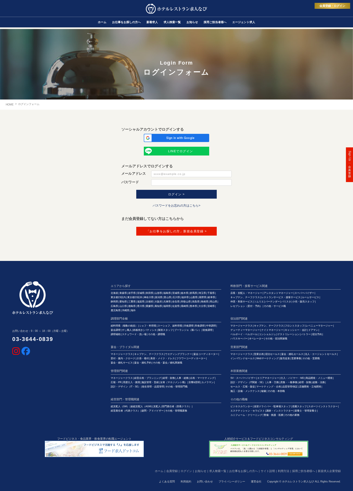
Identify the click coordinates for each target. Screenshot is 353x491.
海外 (133, 310)
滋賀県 (140, 301)
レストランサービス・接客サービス (280, 297)
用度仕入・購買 (131, 382)
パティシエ (150, 330)
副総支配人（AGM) (141, 406)
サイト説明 (268, 471)
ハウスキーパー (239, 338)
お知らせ (200, 471)
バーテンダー (272, 301)
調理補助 (116, 334)
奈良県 (176, 301)
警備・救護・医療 (273, 415)
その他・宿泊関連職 (276, 338)
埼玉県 (202, 293)
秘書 (263, 391)
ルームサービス (310, 297)
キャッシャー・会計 (296, 330)
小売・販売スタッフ (304, 301)
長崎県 (184, 306)
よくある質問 (167, 481)
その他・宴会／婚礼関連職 (167, 362)
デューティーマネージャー (245, 330)
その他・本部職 (276, 391)
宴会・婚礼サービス (122, 362)
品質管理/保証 (290, 386)
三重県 (132, 301)
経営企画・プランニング (147, 378)
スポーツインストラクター (323, 406)
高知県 (158, 306)
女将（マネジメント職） (173, 382)
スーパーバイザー (304, 293)
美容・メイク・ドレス (162, 358)
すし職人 (127, 330)
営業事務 (296, 358)
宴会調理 (116, 330)
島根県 (204, 301)
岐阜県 (211, 297)
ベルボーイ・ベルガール (243, 334)
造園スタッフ (299, 406)
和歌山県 (186, 301)
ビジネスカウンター (241, 406)
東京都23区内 (118, 297)
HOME (10, 104)
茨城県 (176, 293)
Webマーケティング (267, 358)
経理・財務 (169, 378)
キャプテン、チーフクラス (245, 297)
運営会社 (256, 481)
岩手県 (132, 293)
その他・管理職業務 (176, 410)
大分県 (202, 306)
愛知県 (123, 301)
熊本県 (193, 306)
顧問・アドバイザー (153, 410)
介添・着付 (143, 358)
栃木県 (184, 293)
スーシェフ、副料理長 (170, 325)
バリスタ (286, 301)
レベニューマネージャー (319, 325)
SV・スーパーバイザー (243, 378)
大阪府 (158, 301)
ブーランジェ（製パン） (187, 330)
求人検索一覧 (217, 471)
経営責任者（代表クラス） (125, 410)
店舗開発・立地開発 (310, 386)
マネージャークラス (241, 325)
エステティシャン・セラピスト (247, 410)
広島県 (114, 306)
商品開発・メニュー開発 (319, 378)
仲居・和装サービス (241, 301)
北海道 (114, 293)
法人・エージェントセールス (321, 354)
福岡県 (167, 306)
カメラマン (207, 382)
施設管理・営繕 (150, 382)
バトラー (306, 334)
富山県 (167, 297)
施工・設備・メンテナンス (245, 391)
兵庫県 (167, 301)
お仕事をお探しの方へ (243, 471)
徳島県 (132, 306)
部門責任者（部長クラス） (176, 406)
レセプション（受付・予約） (246, 306)
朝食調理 (207, 330)
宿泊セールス (272, 354)
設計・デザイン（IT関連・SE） (247, 382)
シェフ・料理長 (147, 325)
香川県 (140, 306)
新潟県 (158, 297)
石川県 (176, 297)
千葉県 (211, 293)
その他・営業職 (311, 358)
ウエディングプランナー (178, 354)
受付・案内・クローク (123, 358)
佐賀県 (176, 306)
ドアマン (313, 330)
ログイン (186, 471)
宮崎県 (211, 306)
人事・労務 (273, 382)
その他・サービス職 (275, 306)
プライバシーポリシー (232, 481)
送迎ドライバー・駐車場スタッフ (272, 406)
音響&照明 (194, 382)
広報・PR (116, 382)
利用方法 (283, 471)
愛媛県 (149, 306)
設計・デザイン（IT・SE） (126, 386)
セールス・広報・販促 (242, 386)
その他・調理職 (156, 334)
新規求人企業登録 (329, 471)
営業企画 (259, 354)
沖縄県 (125, 310)
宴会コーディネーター (205, 354)
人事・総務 (182, 378)
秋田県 (149, 293)
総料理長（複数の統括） (124, 325)
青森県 (123, 293)
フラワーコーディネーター (191, 358)
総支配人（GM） (120, 406)
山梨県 (194, 297)
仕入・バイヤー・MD (292, 378)
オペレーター (256, 338)
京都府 (149, 301)
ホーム (159, 471)
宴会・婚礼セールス (292, 354)
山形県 (158, 293)
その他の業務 (292, 415)
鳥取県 (196, 301)
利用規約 (186, 481)
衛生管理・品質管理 (153, 386)
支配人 (157, 406)
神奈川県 (149, 297)
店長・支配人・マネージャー (246, 293)
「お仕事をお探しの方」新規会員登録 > (176, 231)
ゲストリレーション (288, 334)
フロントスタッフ (294, 325)
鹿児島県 (116, 310)
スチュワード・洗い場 (134, 334)
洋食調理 (188, 325)
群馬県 (193, 293)
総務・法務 (319, 382)
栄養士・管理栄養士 (306, 410)
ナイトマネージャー (272, 330)
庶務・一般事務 (288, 382)
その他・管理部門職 (176, 386)
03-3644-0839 (32, 339)
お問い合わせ (205, 481)
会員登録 (172, 471)
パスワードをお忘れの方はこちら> (176, 205)
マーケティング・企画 (268, 386)
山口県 (123, 306)
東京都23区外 (134, 297)
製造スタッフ (165, 330)
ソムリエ (259, 301)
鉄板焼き (138, 330)
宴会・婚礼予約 (142, 362)
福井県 (185, 297)
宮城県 (140, 293)
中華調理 (211, 325)
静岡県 (114, 301)
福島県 (167, 293)
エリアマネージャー (268, 378)
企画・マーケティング (202, 378)
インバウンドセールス (242, 358)
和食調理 (200, 325)
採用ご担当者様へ (303, 471)
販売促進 (285, 358)
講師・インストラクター (279, 410)
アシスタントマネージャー (278, 293)
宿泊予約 (317, 334)
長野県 (202, 297)
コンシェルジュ (267, 334)
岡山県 (213, 301)
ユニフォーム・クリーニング (246, 415)
